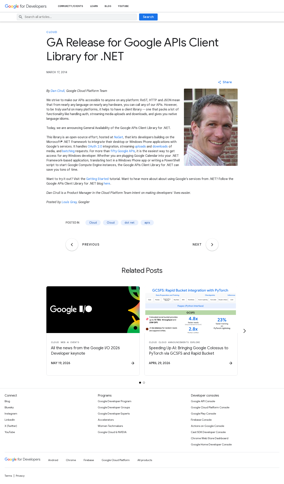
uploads (140, 146)
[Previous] (72, 244)
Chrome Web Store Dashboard (209, 438)
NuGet (118, 137)
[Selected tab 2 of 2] (144, 383)
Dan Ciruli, (58, 91)
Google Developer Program (114, 401)
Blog (108, 6)
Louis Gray (69, 202)
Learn (94, 6)
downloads (160, 146)
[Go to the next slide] (244, 330)
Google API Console (203, 401)
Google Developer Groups (114, 407)
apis (147, 222)
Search (148, 17)
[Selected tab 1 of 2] (140, 383)
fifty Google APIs (123, 151)
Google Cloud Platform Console (210, 407)
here (107, 184)
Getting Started (97, 179)
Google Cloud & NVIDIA (112, 432)
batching (68, 151)
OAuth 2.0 (95, 146)
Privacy (20, 475)
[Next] (212, 244)
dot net (129, 222)
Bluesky (9, 407)
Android (53, 460)
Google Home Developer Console (211, 444)
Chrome (71, 460)
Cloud (51, 32)
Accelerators (106, 419)
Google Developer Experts (114, 413)
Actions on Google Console (207, 426)
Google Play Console (203, 413)
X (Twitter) (11, 426)
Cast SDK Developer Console (208, 432)
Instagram (11, 413)
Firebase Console (201, 419)
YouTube (123, 6)
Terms (8, 475)
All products (144, 460)
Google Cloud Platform (116, 460)
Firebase (89, 460)
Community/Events (70, 6)
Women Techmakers (110, 426)
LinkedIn (10, 419)
